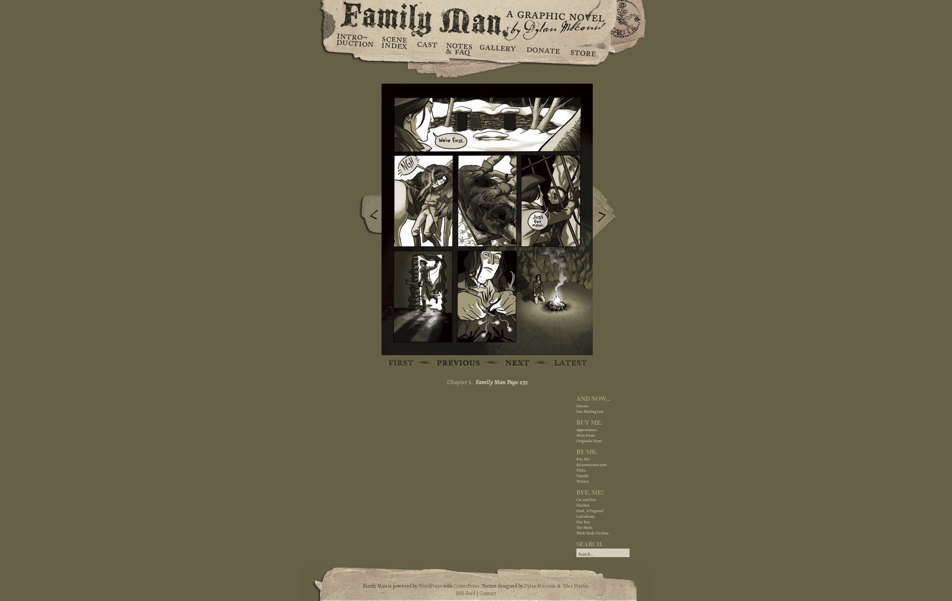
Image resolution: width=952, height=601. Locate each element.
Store (583, 48)
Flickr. (581, 470)
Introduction (355, 42)
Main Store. (586, 435)
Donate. (582, 406)
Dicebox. (583, 505)
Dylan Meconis (540, 585)
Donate (542, 48)
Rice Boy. (583, 522)
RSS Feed (465, 593)
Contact (487, 593)
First (401, 363)
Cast (427, 48)
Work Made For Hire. (593, 533)
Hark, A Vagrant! (590, 511)
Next (606, 213)
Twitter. (582, 481)
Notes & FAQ (458, 48)
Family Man (476, 17)
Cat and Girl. (586, 499)
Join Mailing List (590, 411)
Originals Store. (589, 441)
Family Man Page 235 (502, 382)
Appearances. (587, 430)
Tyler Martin (575, 585)
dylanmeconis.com (591, 464)
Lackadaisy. (585, 516)
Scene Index (395, 48)
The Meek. (585, 527)
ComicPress (466, 585)
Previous (369, 217)
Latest (566, 363)
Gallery (497, 48)
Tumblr (582, 476)
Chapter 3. (460, 382)
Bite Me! (583, 459)
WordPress (430, 585)
